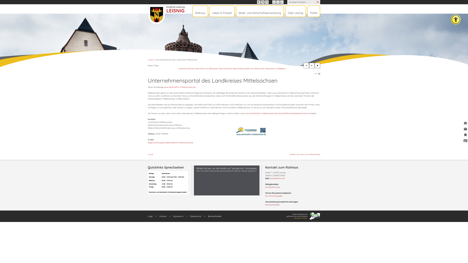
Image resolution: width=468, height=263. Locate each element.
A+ (282, 2)
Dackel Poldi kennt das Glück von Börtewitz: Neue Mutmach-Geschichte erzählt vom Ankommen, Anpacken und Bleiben (232, 68)
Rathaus (200, 13)
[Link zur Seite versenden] (316, 74)
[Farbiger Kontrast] (267, 2)
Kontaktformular (277, 178)
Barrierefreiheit (214, 216)
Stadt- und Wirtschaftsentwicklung (260, 13)
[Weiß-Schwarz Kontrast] (263, 2)
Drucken (300, 154)
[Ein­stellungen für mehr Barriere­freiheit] (456, 19)
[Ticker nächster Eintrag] (312, 65)
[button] (226, 192)
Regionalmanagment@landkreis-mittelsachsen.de (170, 142)
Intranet (163, 216)
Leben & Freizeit (222, 13)
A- (274, 2)
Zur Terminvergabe (273, 196)
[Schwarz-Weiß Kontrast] (259, 2)
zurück (150, 154)
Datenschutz (195, 216)
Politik (313, 13)
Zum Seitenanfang (312, 154)
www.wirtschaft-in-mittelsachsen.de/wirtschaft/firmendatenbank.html (276, 113)
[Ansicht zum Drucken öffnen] (319, 74)
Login (150, 216)
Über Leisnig (295, 13)
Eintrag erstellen (272, 204)
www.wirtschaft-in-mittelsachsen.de (179, 87)
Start (152, 60)
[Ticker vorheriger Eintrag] (306, 65)
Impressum (178, 216)
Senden (293, 154)
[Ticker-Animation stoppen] (317, 65)
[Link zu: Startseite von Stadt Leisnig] (166, 14)
